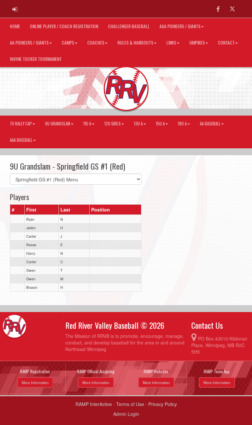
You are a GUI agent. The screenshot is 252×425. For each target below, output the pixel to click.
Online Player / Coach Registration (64, 26)
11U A (87, 123)
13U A (138, 123)
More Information (35, 382)
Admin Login (126, 414)
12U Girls (112, 123)
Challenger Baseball (129, 26)
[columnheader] (17, 209)
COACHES (95, 42)
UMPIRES (197, 42)
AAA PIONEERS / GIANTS (179, 26)
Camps (68, 42)
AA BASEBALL (210, 123)
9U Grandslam (57, 123)
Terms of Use (130, 404)
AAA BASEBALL (21, 140)
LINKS (171, 42)
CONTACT (226, 42)
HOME (15, 26)
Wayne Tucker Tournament (36, 58)
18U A (182, 123)
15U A (160, 123)
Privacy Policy (162, 404)
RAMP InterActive (93, 404)
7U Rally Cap (21, 123)
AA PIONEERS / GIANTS (29, 42)
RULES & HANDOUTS (135, 42)
